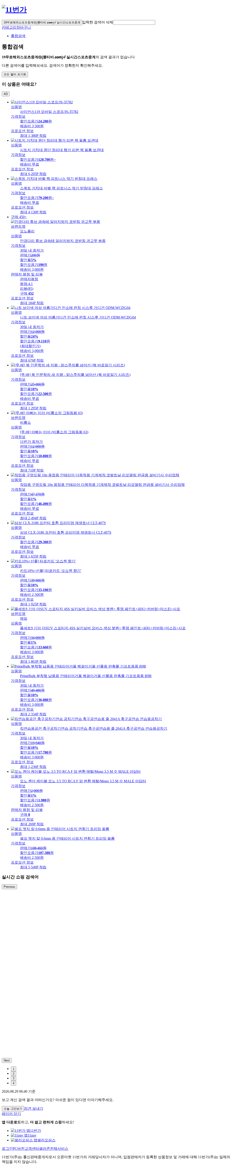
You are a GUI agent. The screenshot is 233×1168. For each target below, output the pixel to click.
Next (7, 1060)
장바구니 (23, 27)
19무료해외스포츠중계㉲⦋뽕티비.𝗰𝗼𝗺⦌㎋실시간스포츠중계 (42, 22)
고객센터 (32, 1148)
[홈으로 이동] (14, 9)
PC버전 (19, 1148)
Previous (9, 886)
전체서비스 (59, 1148)
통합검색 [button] (18, 36)
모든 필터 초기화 (15, 74)
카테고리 (9, 27)
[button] (134, 22)
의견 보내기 (33, 1108)
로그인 (7, 1148)
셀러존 (44, 1148)
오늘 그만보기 (13, 1108)
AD (6, 94)
